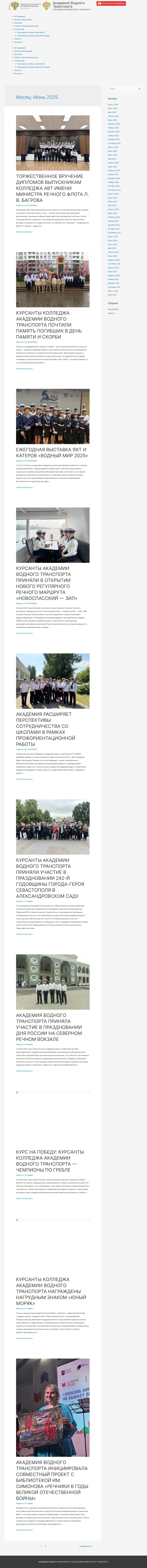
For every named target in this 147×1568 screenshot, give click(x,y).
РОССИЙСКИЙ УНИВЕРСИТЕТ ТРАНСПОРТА (90, 1562)
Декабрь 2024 (114, 178)
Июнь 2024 (112, 201)
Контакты (18, 42)
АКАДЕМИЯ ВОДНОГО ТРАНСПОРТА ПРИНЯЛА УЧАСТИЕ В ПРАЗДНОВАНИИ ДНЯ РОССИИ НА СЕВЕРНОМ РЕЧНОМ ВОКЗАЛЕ (49, 1027)
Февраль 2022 (114, 275)
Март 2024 (112, 213)
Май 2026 (112, 112)
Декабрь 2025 (114, 132)
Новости (17, 39)
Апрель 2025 (113, 163)
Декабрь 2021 (113, 283)
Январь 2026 (113, 128)
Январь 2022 (113, 279)
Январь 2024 (113, 221)
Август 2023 (113, 236)
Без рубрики (113, 309)
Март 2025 (112, 167)
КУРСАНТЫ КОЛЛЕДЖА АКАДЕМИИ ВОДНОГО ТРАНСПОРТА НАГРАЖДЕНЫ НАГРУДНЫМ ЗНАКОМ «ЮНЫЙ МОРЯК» (51, 1291)
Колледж (18, 23)
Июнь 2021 (112, 295)
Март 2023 (112, 256)
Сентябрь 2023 (114, 233)
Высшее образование (23, 20)
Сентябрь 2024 (114, 190)
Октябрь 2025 (114, 139)
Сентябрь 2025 (114, 143)
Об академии (19, 16)
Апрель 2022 (113, 268)
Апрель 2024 (113, 209)
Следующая (86, 1546)
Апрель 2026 (113, 116)
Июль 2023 (112, 240)
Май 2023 (112, 248)
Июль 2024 (112, 198)
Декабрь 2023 (114, 225)
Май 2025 (112, 159)
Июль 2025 (112, 151)
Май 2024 (112, 205)
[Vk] (99, 9)
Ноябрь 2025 (113, 135)
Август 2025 (113, 147)
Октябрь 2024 (114, 186)
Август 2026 (113, 104)
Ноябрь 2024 (113, 182)
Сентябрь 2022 (114, 264)
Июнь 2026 (112, 108)
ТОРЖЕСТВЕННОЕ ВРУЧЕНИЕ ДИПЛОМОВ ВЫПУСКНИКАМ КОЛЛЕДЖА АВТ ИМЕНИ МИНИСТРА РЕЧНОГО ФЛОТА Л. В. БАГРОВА (52, 188)
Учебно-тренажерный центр (26, 26)
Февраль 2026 (114, 124)
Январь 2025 (113, 174)
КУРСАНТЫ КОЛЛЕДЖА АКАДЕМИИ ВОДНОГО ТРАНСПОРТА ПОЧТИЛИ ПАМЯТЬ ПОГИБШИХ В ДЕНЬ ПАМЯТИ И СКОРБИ (49, 325)
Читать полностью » (24, 232)
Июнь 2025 (112, 155)
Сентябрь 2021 (114, 287)
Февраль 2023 (114, 260)
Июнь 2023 (112, 244)
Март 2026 (112, 120)
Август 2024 (113, 194)
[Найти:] (125, 89)
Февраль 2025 (114, 170)
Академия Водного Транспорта (69, 4)
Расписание (19, 29)
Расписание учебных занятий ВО (31, 32)
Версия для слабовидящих (113, 3)
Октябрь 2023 (114, 229)
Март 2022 (112, 271)
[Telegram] (105, 9)
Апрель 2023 (113, 252)
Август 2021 (113, 291)
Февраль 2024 (114, 217)
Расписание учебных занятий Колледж (33, 36)
